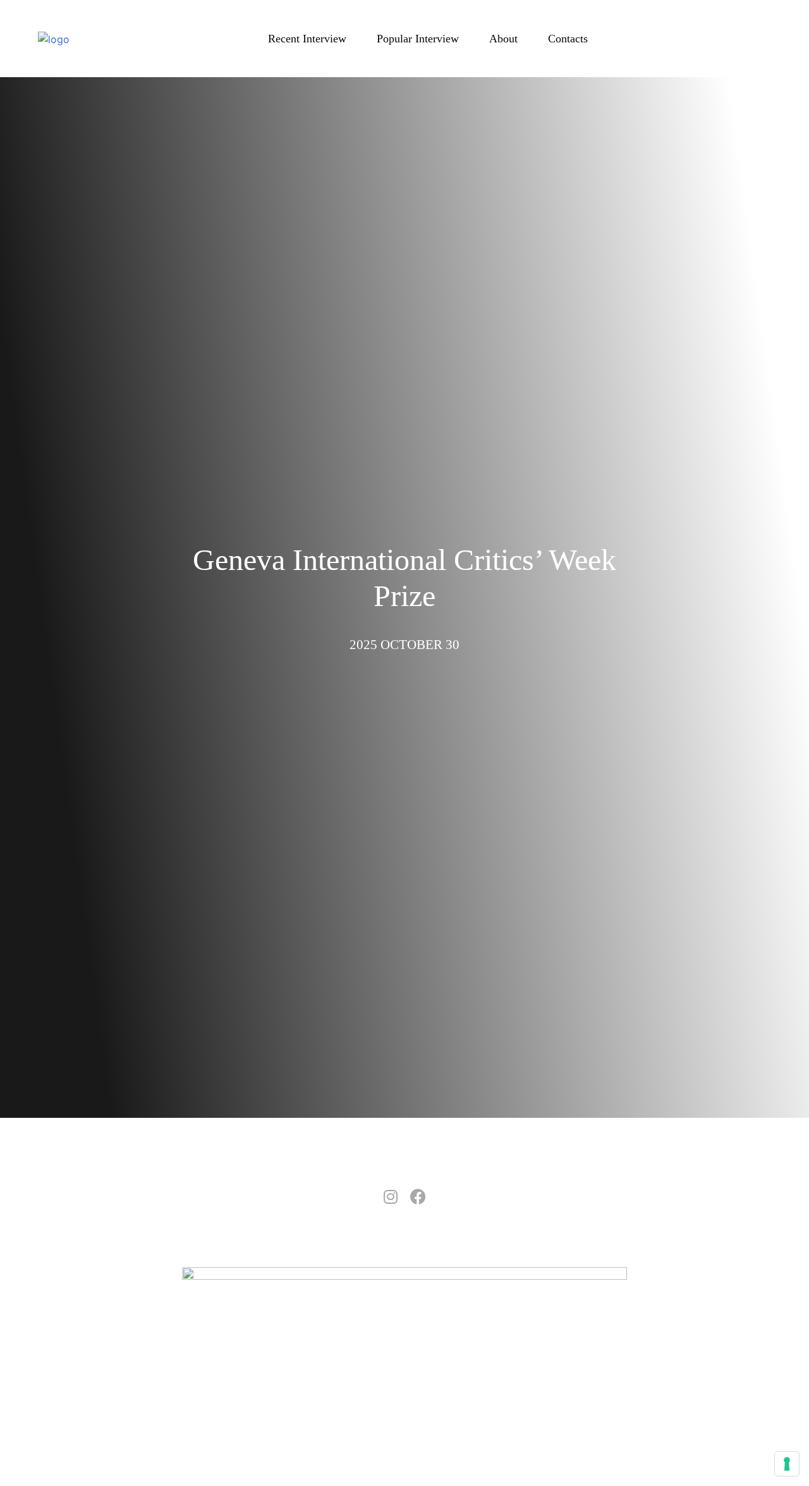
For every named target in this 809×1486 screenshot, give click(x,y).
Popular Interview (418, 38)
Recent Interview (307, 38)
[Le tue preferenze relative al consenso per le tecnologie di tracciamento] (787, 1464)
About (503, 38)
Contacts (568, 38)
